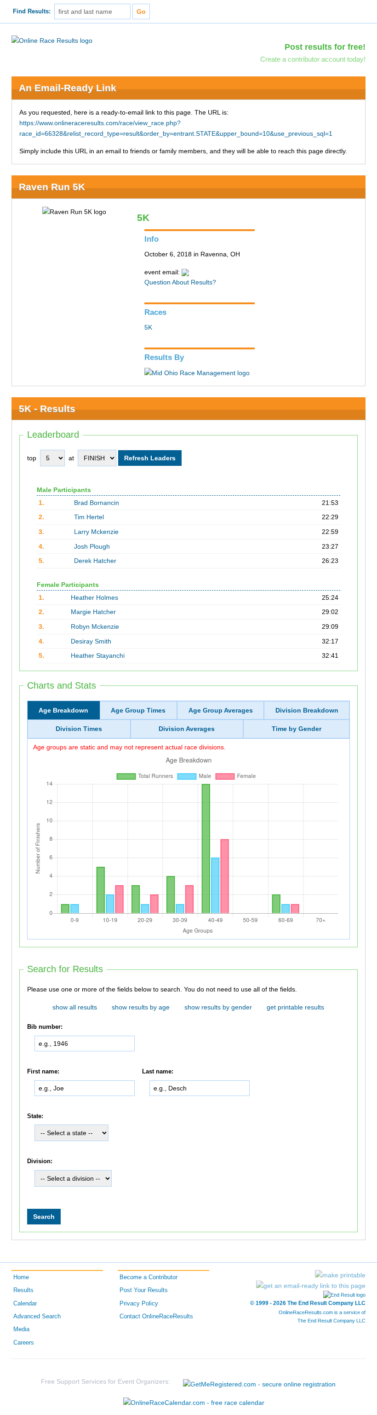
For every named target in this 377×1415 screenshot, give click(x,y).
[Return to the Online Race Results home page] (51, 40)
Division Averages (187, 728)
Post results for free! (325, 47)
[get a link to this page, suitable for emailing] (311, 1285)
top (31, 458)
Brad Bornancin (96, 502)
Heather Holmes (94, 597)
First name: (43, 1071)
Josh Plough (92, 546)
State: (35, 1116)
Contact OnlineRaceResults (156, 1316)
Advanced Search (37, 1316)
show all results (74, 1007)
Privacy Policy (139, 1303)
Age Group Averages (220, 710)
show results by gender (218, 1007)
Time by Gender (296, 728)
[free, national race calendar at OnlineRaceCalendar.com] (193, 1402)
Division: (39, 1161)
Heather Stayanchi (98, 655)
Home (21, 1277)
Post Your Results (144, 1290)
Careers (23, 1343)
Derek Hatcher (95, 560)
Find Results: (32, 11)
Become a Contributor (148, 1277)
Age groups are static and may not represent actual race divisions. (129, 747)
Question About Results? (180, 282)
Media (21, 1329)
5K (148, 327)
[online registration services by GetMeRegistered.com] (259, 1382)
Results (23, 1290)
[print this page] (340, 1275)
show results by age (141, 1007)
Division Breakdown (306, 710)
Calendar (25, 1303)
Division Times (79, 728)
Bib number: (45, 1027)
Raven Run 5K (52, 186)
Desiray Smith (91, 641)
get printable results (295, 1007)
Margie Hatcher (93, 611)
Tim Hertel (89, 517)
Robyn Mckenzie (95, 626)
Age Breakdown (63, 710)
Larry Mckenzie (96, 531)
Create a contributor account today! (313, 59)
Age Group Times (138, 710)
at (71, 458)
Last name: (157, 1071)
